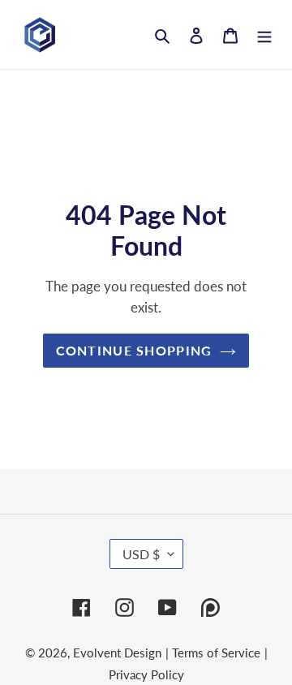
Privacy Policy (146, 674)
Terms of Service (216, 652)
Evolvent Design (117, 652)
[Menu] (264, 34)
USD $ (141, 554)
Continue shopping (134, 350)
